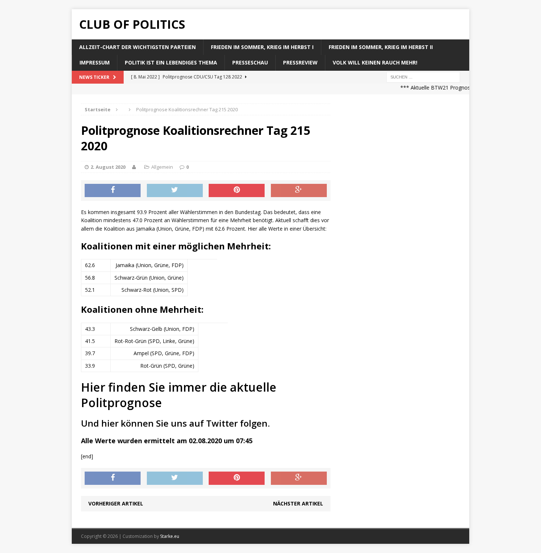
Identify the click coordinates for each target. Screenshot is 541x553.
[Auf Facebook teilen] (113, 190)
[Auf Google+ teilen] (299, 190)
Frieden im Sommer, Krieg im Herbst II (381, 46)
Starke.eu (169, 536)
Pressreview (300, 62)
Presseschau (250, 62)
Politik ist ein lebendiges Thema (171, 62)
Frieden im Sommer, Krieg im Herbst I (262, 46)
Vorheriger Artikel (115, 503)
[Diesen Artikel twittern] (175, 190)
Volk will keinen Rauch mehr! (375, 62)
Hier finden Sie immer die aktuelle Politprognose (178, 394)
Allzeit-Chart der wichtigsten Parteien (137, 46)
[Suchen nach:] (423, 76)
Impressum (94, 62)
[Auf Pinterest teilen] (237, 190)
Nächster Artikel (298, 503)
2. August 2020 (108, 167)
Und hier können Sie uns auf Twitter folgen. (175, 423)
